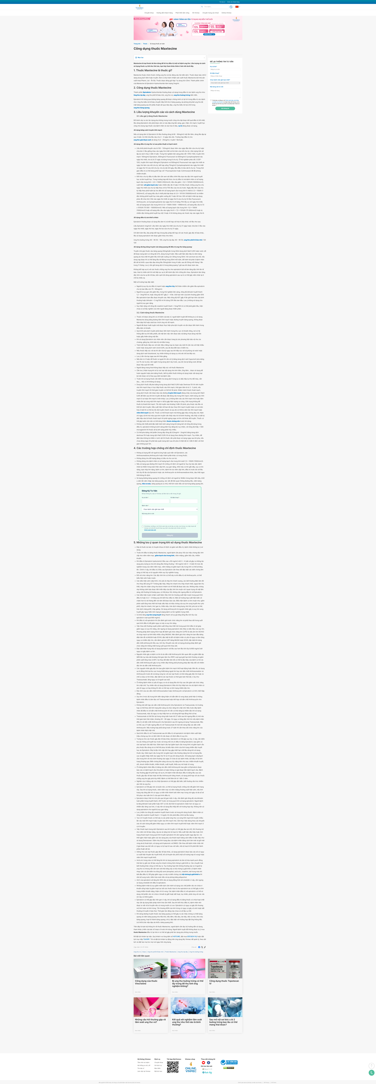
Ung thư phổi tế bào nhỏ (155, 952)
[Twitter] (202, 947)
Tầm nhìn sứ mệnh (143, 1062)
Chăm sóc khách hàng (233, 2)
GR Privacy (266, 1082)
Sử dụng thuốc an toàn (157, 44)
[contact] (372, 1073)
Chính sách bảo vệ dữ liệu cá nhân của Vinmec (250, 1082)
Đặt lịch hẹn (158, 1071)
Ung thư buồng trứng (196, 952)
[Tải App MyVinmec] (173, 1067)
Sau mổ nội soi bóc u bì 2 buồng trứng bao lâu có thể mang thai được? (223, 1022)
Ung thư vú (137, 952)
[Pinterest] (205, 947)
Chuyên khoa (149, 13)
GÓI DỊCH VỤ (192, 936)
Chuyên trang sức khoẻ (210, 13)
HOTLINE (176, 936)
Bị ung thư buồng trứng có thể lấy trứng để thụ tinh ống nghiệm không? (187, 983)
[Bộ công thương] (229, 1062)
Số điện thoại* (214, 73)
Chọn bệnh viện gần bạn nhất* (220, 80)
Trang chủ (137, 44)
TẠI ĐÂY (146, 939)
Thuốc (145, 44)
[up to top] (372, 1066)
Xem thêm (138, 992)
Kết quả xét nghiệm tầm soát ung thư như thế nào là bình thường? (187, 1022)
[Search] (202, 7)
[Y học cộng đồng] (207, 1069)
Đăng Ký (170, 535)
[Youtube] (203, 1062)
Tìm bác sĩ (222, 2)
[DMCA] (228, 1068)
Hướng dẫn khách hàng (165, 13)
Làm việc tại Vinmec (143, 1071)
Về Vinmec (196, 13)
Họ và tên (145, 497)
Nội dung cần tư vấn (148, 513)
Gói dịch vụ (158, 1065)
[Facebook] (199, 947)
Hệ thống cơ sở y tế (143, 1065)
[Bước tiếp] (207, 1072)
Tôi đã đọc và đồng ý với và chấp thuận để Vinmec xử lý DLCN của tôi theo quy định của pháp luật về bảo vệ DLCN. (225, 103)
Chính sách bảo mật (150, 530)
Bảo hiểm (157, 1068)
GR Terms (273, 1082)
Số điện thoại (174, 497)
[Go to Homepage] (140, 6)
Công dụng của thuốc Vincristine (146, 982)
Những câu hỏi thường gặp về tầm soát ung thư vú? (150, 1020)
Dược (144, 952)
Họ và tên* (213, 66)
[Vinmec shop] (191, 1067)
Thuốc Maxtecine (170, 952)
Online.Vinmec (227, 13)
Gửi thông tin (225, 108)
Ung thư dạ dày (183, 952)
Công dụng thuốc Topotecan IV (224, 982)
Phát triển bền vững (182, 13)
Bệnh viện (145, 505)
